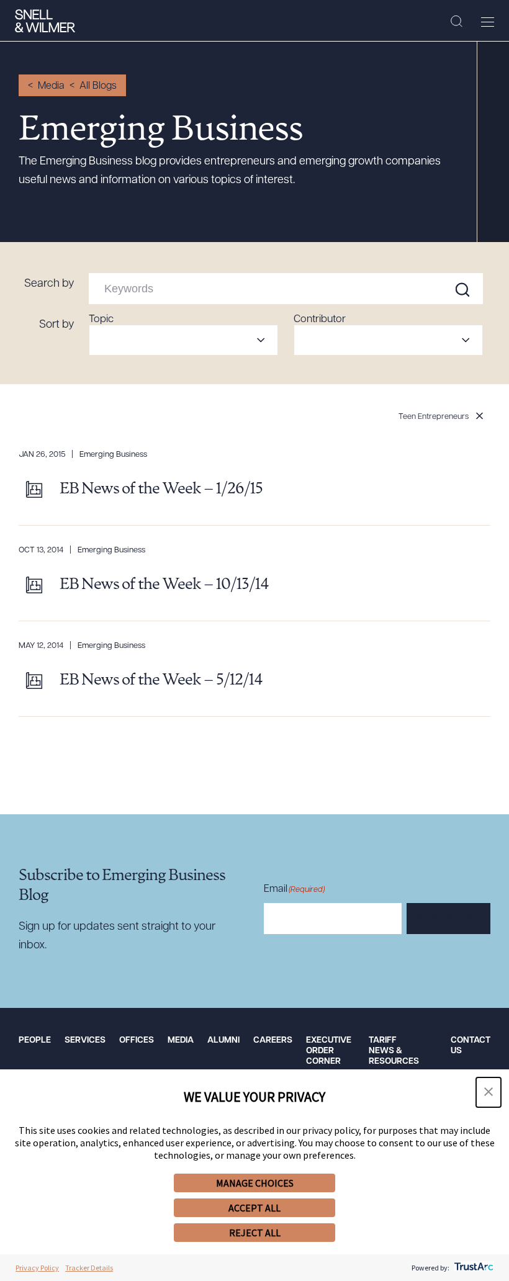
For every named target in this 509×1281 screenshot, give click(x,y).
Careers (272, 1040)
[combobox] (183, 340)
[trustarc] (472, 1267)
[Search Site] (456, 22)
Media (51, 86)
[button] (488, 1092)
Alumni (223, 1040)
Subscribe (448, 919)
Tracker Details (89, 1267)
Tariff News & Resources (394, 1051)
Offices (136, 1040)
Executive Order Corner (328, 1051)
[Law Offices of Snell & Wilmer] (45, 21)
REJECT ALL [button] (255, 1232)
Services (85, 1040)
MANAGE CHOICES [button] (255, 1183)
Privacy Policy (37, 1267)
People (35, 1040)
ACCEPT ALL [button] (254, 1208)
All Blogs (98, 86)
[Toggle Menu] (487, 22)
